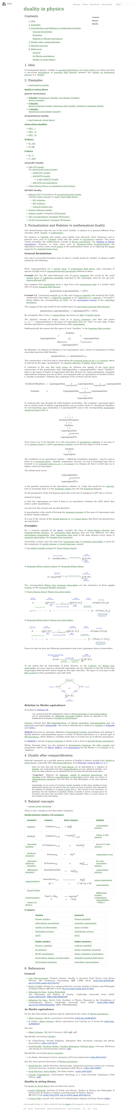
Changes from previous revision (56, 1108)
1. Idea (32, 21)
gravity (47, 197)
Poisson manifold (82, 919)
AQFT (38, 935)
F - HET (32, 159)
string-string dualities (36, 124)
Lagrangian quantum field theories (93, 307)
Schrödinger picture (84, 931)
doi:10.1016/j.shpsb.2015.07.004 (78, 989)
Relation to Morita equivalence (48, 38)
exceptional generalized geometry (45, 112)
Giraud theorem (60, 519)
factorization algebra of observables (52, 958)
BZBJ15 (58, 747)
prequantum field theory (83, 269)
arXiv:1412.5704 (51, 1095)
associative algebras (98, 714)
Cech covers (62, 367)
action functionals (67, 271)
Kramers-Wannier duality (40, 210)
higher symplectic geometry (87, 950)
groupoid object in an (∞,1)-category (91, 360)
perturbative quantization (37, 535)
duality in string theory (36, 89)
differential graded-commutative (101, 895)
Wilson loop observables (59, 592)
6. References (35, 49)
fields (37, 271)
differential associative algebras (69, 716)
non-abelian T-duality (69, 98)
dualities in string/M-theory (66, 718)
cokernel (110, 486)
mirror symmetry (37, 100)
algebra (45, 815)
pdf (70, 1032)
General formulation (42, 32)
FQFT (77, 935)
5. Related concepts (38, 45)
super (40, 197)
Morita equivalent (80, 723)
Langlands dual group (47, 249)
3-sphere (92, 666)
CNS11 (32, 728)
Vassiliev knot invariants (61, 537)
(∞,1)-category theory (35, 444)
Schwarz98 (51, 725)
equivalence (43, 72)
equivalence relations (90, 442)
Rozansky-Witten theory (73, 566)
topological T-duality (48, 98)
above (60, 530)
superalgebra (102, 885)
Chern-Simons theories (98, 530)
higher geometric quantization (88, 954)
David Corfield (35, 986)
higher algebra (42, 941)
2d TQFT (64, 300)
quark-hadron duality (39, 85)
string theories (67, 767)
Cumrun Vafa (35, 1098)
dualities (35, 769)
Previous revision (40, 1108)
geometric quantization (85, 923)
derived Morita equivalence (101, 741)
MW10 (51, 747)
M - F (31, 155)
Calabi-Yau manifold (61, 298)
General (36, 52)
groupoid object (42, 461)
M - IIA (32, 143)
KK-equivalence (32, 737)
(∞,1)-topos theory (79, 519)
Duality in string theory (44, 59)
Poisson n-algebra (43, 945)
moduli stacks (93, 315)
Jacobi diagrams (67, 544)
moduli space (32, 278)
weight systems (49, 544)
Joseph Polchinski (37, 1090)
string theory (89, 70)
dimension (64, 775)
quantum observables (35, 537)
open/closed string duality (44, 169)
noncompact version (87, 300)
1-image (32, 307)
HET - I (32, 128)
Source (95, 1108)
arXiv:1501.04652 (92, 1068)
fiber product (31, 673)
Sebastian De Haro (37, 992)
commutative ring (104, 854)
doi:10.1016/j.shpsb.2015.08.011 (44, 983)
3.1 (59, 295)
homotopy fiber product (99, 328)
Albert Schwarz (36, 1018)
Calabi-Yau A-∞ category (89, 298)
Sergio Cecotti (64, 789)
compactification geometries (44, 779)
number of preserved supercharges (86, 775)
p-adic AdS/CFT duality (48, 179)
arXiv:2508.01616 (37, 997)
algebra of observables (46, 927)
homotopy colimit (63, 489)
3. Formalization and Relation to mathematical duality (55, 28)
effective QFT (35, 194)
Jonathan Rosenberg (69, 1046)
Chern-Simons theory (67, 548)
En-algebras (41, 950)
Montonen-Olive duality (64, 106)
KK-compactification (62, 763)
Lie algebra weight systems (40, 548)
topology (31, 827)
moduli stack (60, 269)
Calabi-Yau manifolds (53, 278)
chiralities (36, 777)
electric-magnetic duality (40, 106)
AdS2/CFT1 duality (41, 173)
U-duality (33, 109)
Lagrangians (53, 271)
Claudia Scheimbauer (39, 1075)
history (68, 1104)
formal (30, 890)
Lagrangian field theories (67, 533)
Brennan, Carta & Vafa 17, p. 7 (92, 763)
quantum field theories (65, 72)
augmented (109, 408)
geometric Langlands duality (90, 106)
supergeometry (32, 881)
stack (44, 408)
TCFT (111, 295)
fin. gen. (100, 861)
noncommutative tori (100, 723)
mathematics (57, 233)
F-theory (29, 151)
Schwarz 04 (42, 710)
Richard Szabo (87, 1046)
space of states (81, 927)
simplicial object (32, 410)
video (107, 1098)
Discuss (30, 1108)
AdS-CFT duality (36, 167)
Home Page (76, 4)
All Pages (85, 4)
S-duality (33, 103)
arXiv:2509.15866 (106, 1002)
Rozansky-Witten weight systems (42, 566)
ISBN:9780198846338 (57, 997)
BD (36, 954)
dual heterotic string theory (42, 120)
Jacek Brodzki (35, 1046)
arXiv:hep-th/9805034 (85, 1018)
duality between (33, 815)
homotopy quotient (75, 512)
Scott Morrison (36, 1071)
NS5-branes (59, 213)
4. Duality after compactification (44, 42)
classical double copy (43, 207)
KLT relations (39, 200)
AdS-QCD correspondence (45, 183)
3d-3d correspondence (39, 220)
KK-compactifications (57, 723)
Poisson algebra (42, 919)
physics (31, 910)
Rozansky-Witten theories (37, 533)
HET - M (32, 135)
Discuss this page (107, 4)
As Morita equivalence (43, 56)
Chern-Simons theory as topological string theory (52, 186)
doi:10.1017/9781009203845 (42, 1005)
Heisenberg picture (44, 931)
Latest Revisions (95, 4)
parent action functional (40, 806)
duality (41, 75)
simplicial (88, 489)
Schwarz (28, 723)
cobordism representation (86, 962)
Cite (84, 1108)
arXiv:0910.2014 (98, 1057)
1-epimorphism (58, 315)
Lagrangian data (64, 535)
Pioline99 (110, 725)
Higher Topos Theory (93, 363)
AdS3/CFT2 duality (41, 176)
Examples (37, 35)
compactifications (71, 769)
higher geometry (82, 941)
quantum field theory (68, 70)
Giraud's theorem (72, 363)
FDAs (100, 902)
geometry (59, 815)
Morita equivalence (81, 242)
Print (89, 1108)
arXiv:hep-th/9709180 (104, 981)
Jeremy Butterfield (56, 992)
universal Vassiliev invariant (52, 587)
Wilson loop (50, 585)
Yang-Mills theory (69, 197)
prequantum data (88, 284)
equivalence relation (63, 444)
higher (37, 890)
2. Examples (34, 25)
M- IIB (31, 147)
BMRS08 (29, 732)
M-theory (29, 139)
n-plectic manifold (83, 945)
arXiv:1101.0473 (49, 1043)
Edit (25, 1108)
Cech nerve (108, 367)
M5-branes (64, 217)
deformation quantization (47, 923)
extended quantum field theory (89, 958)
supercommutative (103, 880)
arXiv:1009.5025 (83, 1071)
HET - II (32, 132)
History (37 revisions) (74, 1108)
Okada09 (31, 741)
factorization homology (80, 745)
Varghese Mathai (51, 1046)
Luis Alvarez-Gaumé (38, 978)
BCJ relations (39, 203)
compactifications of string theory (69, 777)
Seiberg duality (36, 213)
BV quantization (46, 954)
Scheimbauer (73, 747)
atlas (81, 315)
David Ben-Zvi (35, 1066)
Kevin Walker (50, 1071)
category (48, 820)
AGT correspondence (38, 217)
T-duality (33, 98)
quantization (49, 284)
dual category (71, 820)
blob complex (103, 745)
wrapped (54, 217)
